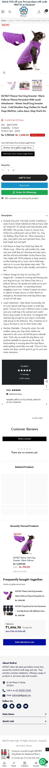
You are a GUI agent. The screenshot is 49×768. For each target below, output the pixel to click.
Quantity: (5, 165)
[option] (24, 49)
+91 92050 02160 (23, 690)
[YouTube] (25, 706)
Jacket (11, 20)
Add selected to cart (24, 642)
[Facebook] (5, 706)
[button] (40, 73)
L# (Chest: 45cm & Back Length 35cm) (17, 147)
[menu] (2, 11)
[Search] (9, 11)
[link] (12, 506)
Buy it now (24, 185)
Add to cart (25, 177)
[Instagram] (11, 706)
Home (3, 20)
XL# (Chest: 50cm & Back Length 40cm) (18, 153)
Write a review (24, 439)
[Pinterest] (18, 706)
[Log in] (39, 11)
